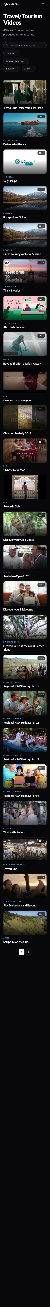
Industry (10, 68)
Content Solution (15, 60)
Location (10, 53)
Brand (27, 68)
